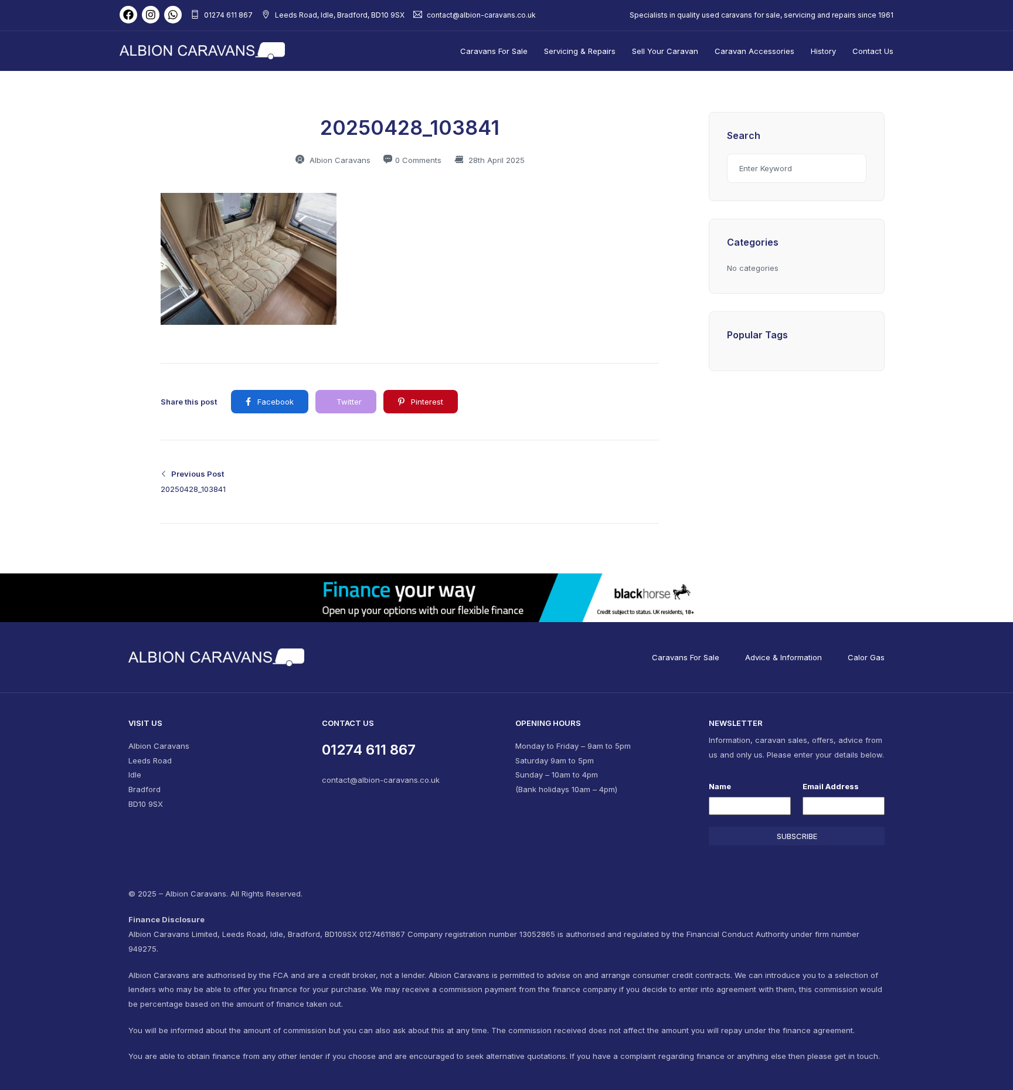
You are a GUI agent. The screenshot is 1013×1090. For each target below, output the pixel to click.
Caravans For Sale (494, 51)
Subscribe (797, 836)
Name (720, 786)
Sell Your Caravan (665, 51)
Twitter (348, 401)
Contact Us (872, 51)
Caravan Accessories (754, 51)
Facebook (274, 401)
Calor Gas (866, 657)
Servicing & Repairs (580, 51)
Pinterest (426, 401)
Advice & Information (783, 657)
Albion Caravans (338, 160)
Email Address (831, 786)
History (823, 51)
